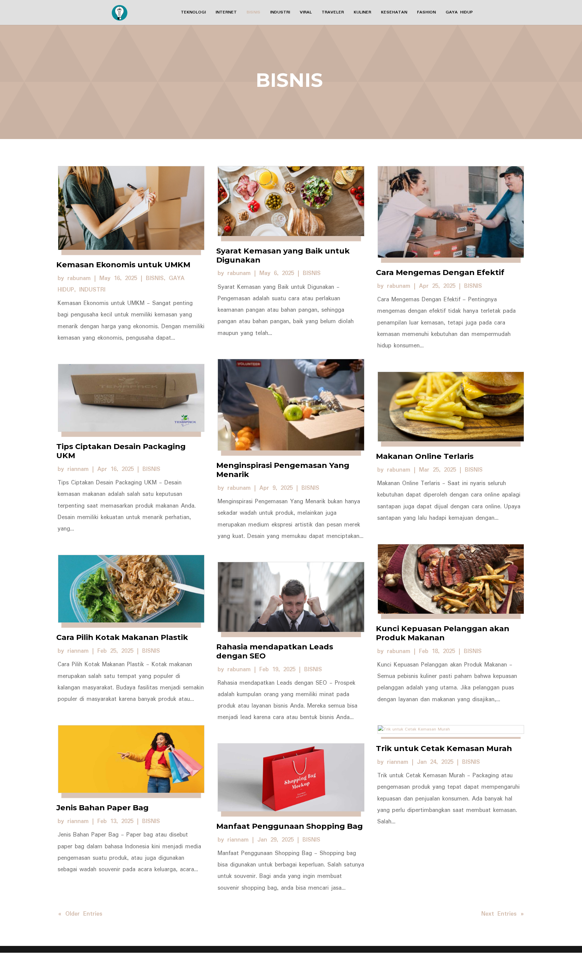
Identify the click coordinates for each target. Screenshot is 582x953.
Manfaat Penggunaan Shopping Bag (289, 826)
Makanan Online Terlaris (425, 456)
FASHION (426, 13)
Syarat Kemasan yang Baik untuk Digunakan (283, 255)
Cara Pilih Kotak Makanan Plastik (122, 637)
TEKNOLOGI (193, 13)
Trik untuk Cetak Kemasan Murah (444, 748)
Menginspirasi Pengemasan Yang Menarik (282, 470)
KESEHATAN (394, 13)
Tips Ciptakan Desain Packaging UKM (121, 451)
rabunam (79, 278)
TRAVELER (333, 13)
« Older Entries (80, 914)
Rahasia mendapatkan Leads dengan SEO (274, 651)
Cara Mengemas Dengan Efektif (440, 272)
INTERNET (226, 13)
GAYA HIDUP (459, 13)
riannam (78, 469)
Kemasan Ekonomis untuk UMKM (123, 264)
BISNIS (253, 13)
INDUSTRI (280, 13)
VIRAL (306, 13)
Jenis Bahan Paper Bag (102, 807)
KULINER (362, 13)
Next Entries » (502, 914)
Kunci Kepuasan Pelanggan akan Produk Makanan (442, 633)
